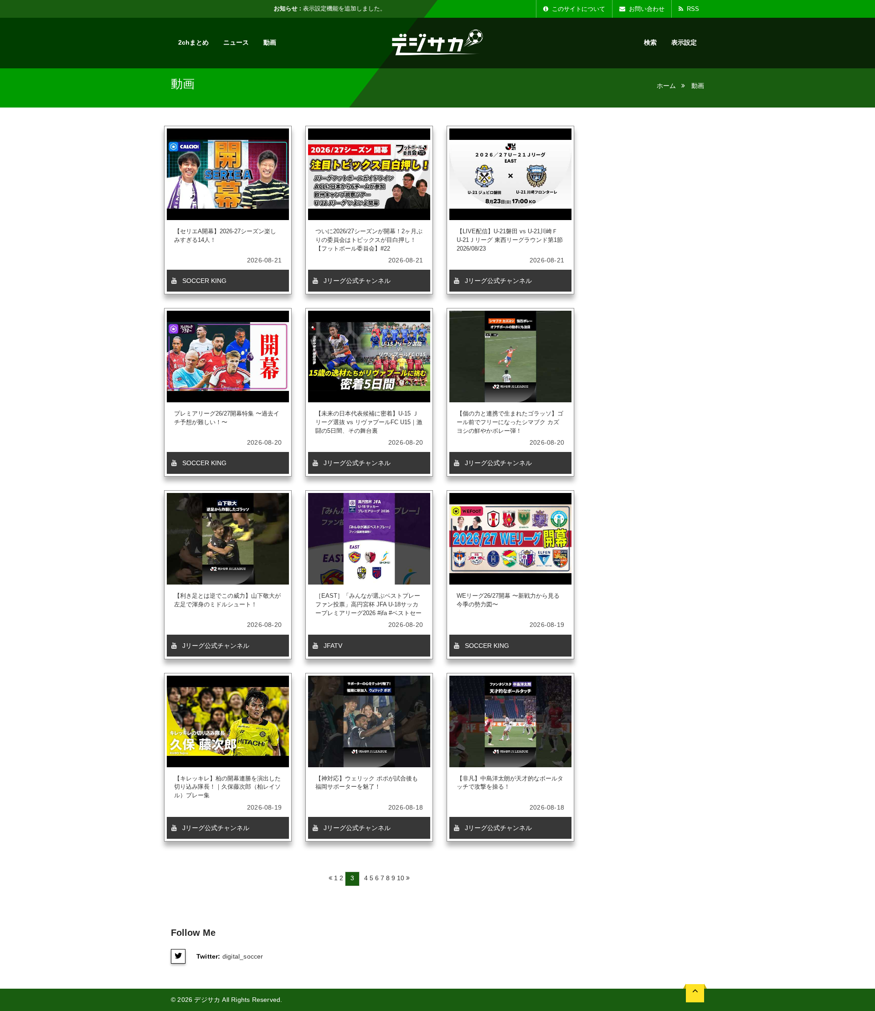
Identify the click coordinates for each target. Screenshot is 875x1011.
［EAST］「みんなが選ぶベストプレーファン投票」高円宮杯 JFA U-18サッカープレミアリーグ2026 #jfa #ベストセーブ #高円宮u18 (368, 604)
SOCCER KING (203, 280)
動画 (269, 42)
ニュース (236, 42)
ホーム (666, 85)
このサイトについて (577, 8)
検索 (650, 42)
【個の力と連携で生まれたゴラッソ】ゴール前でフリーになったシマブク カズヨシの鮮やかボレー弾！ (510, 422)
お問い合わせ (645, 8)
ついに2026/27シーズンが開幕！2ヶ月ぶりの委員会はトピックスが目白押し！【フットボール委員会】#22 (368, 239)
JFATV (332, 645)
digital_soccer (242, 956)
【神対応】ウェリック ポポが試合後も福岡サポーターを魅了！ (366, 782)
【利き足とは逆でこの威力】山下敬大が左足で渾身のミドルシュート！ (227, 600)
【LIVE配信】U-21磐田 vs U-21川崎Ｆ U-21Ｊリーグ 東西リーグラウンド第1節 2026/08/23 (510, 239)
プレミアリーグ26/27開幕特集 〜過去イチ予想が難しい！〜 (226, 418)
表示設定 (684, 42)
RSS (692, 8)
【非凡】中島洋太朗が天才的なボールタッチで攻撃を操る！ (510, 782)
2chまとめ (193, 42)
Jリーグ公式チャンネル (356, 280)
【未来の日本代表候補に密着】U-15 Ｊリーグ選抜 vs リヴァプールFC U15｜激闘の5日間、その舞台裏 (368, 422)
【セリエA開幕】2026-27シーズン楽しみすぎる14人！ (225, 235)
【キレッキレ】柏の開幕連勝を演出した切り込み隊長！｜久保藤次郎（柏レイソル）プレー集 (227, 786)
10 (400, 878)
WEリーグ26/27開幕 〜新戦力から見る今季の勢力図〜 (508, 600)
